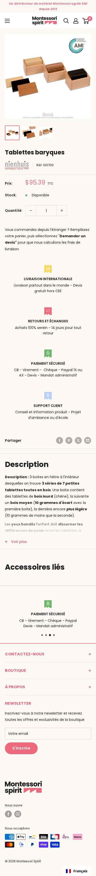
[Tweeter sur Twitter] (78, 440)
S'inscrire (21, 748)
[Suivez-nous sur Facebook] (8, 814)
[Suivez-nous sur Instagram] (17, 814)
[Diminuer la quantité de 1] (31, 210)
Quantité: (13, 210)
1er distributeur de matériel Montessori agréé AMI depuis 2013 (48, 6)
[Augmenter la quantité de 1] (62, 210)
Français (80, 871)
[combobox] (76, 871)
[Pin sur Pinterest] (68, 440)
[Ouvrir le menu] (7, 21)
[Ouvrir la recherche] (66, 21)
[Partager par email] (87, 440)
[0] (86, 21)
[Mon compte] (75, 21)
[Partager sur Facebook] (59, 440)
